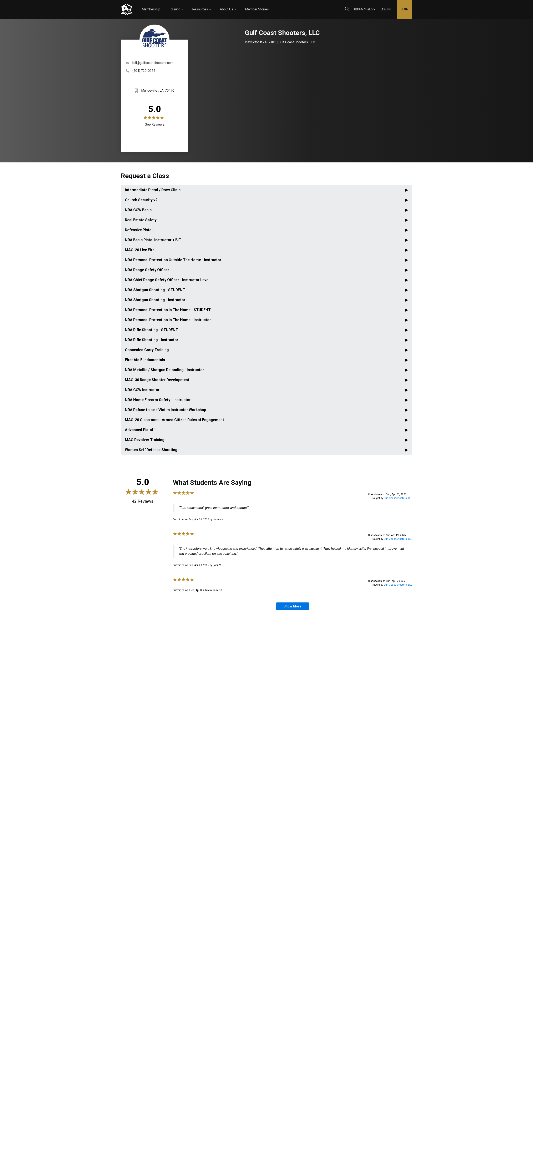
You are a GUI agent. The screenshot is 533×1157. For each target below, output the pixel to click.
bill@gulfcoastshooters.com (152, 63)
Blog (272, 6)
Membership (151, 9)
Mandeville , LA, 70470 (157, 90)
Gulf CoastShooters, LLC (398, 498)
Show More (292, 606)
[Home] (126, 9)
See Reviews (154, 124)
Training (176, 5)
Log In (385, 9)
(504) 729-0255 (143, 71)
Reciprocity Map (296, 6)
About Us (228, 5)
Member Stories (257, 9)
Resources (201, 5)
